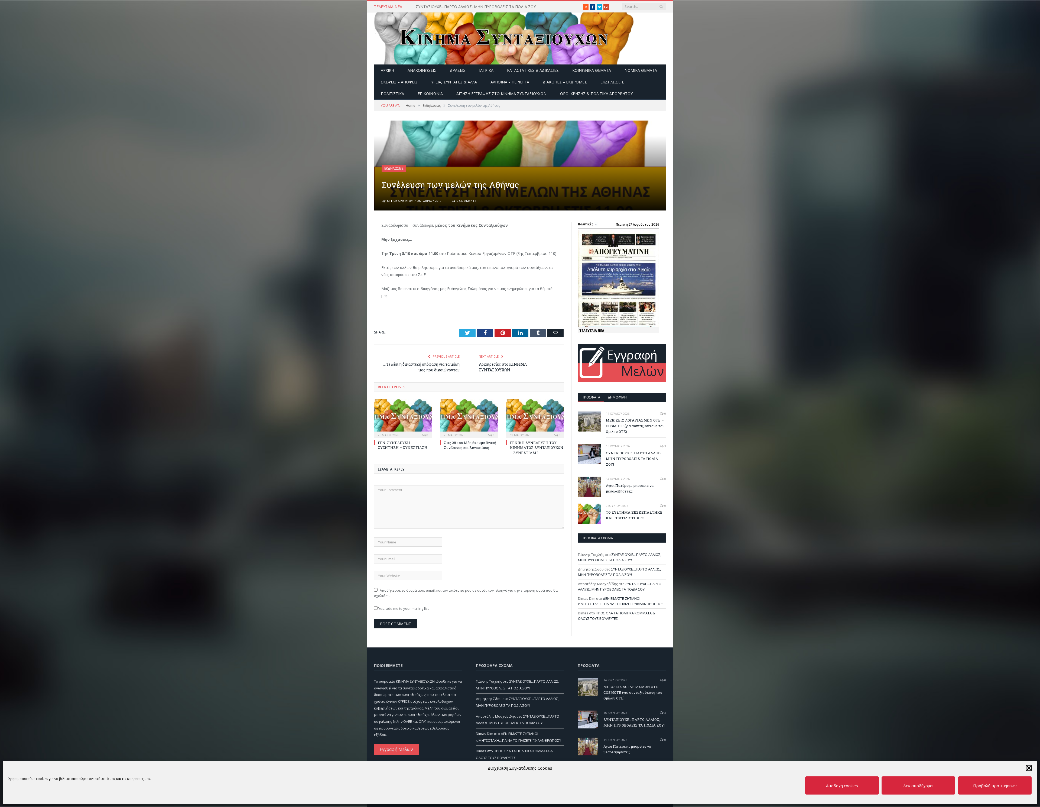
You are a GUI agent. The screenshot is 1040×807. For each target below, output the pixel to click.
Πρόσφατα (591, 397)
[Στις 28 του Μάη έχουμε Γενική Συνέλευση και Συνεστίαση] (469, 418)
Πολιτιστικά (392, 93)
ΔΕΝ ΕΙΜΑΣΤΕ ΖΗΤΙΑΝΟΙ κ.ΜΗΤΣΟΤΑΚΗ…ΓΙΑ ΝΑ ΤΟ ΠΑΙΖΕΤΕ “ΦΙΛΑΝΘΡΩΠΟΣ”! (620, 601)
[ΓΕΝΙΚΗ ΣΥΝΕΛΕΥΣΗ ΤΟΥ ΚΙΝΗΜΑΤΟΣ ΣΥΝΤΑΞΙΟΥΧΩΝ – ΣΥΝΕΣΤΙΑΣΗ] (535, 418)
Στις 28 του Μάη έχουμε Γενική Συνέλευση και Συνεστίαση (470, 445)
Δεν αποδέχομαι (918, 785)
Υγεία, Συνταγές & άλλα (454, 82)
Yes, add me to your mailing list (403, 608)
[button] (1029, 768)
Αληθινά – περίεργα (509, 82)
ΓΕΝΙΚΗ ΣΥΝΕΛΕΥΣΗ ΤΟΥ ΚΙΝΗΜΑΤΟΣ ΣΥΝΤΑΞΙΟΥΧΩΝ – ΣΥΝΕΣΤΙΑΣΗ (536, 447)
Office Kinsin (397, 201)
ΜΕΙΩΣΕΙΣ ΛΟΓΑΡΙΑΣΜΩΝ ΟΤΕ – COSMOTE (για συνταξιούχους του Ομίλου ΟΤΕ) (635, 426)
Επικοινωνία (430, 93)
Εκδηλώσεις (612, 82)
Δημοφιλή (617, 397)
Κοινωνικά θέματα (591, 70)
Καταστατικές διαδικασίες (533, 70)
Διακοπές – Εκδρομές (565, 82)
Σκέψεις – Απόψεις (399, 82)
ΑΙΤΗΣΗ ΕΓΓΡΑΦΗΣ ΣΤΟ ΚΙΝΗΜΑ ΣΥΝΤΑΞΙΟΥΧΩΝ (501, 93)
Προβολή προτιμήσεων (995, 785)
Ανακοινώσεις (422, 70)
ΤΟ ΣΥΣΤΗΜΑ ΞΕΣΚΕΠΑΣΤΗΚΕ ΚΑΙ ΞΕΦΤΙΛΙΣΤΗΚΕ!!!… (634, 515)
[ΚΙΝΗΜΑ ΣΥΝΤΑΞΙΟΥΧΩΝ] (504, 37)
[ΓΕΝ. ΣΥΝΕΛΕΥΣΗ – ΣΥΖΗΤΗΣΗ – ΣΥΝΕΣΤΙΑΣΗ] (403, 418)
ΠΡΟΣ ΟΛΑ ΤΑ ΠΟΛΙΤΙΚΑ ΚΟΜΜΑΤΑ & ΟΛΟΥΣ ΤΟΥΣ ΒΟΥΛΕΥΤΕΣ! (616, 616)
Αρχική (387, 70)
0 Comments (466, 201)
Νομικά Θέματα (641, 70)
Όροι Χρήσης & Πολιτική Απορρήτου (596, 93)
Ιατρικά (486, 70)
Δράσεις (458, 70)
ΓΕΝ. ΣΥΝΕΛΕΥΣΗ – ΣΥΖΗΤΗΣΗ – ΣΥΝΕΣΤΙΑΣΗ (402, 445)
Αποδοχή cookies (842, 785)
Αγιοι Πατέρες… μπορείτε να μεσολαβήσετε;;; (630, 488)
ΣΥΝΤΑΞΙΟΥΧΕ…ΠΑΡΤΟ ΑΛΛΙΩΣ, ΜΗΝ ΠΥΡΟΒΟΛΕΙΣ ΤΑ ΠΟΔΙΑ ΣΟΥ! (476, 6)
